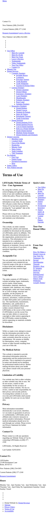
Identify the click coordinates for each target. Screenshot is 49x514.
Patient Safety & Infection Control (41, 213)
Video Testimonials (18, 63)
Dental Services (12, 71)
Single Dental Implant (24, 131)
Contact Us (16, 67)
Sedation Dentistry (23, 104)
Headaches (15, 145)
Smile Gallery (12, 165)
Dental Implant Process (24, 125)
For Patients (11, 155)
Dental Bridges (21, 108)
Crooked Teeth (17, 141)
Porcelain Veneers (22, 79)
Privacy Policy (10, 507)
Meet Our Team (17, 57)
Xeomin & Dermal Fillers (25, 86)
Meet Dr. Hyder (17, 55)
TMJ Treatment (17, 153)
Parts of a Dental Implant (25, 129)
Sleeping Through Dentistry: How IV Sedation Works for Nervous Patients (38, 268)
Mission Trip (11, 69)
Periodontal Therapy (23, 116)
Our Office (11, 51)
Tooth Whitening (22, 84)
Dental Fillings (21, 92)
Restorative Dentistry (19, 106)
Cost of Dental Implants (24, 127)
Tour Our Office (17, 65)
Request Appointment (10, 33)
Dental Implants (17, 120)
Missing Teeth (17, 147)
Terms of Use (9, 509)
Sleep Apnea (16, 149)
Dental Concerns (13, 137)
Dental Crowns (21, 110)
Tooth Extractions (22, 118)
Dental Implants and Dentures (27, 135)
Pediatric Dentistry (23, 100)
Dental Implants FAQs (24, 122)
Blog (13, 163)
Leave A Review (18, 59)
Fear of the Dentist (18, 143)
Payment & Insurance (19, 161)
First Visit (15, 157)
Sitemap (7, 505)
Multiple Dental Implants (25, 133)
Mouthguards (21, 98)
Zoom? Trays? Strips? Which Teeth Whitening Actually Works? (39, 279)
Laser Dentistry (21, 96)
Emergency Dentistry (23, 94)
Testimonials (16, 61)
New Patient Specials (14, 168)
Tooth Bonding (21, 81)
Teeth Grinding (17, 151)
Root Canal (20, 102)
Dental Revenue (24, 503)
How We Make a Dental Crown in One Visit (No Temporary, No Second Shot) (39, 257)
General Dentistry (18, 88)
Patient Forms (17, 159)
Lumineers (20, 77)
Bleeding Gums (17, 139)
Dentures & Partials (23, 112)
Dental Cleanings (22, 90)
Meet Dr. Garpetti (18, 53)
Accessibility (9, 511)
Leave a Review (24, 33)
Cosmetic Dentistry (18, 73)
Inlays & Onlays (22, 114)
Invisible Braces (22, 75)
